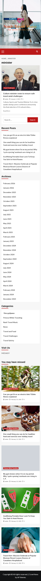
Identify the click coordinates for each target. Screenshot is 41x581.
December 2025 (9, 192)
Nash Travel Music (10, 322)
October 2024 (8, 254)
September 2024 (10, 259)
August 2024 (8, 263)
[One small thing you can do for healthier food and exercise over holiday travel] (20, 418)
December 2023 (9, 299)
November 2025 (9, 197)
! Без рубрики (8, 313)
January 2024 (8, 294)
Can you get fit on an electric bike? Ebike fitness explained (19, 136)
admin (6, 99)
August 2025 (8, 210)
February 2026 (9, 183)
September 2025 (10, 206)
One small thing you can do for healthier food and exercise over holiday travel (19, 143)
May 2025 (7, 223)
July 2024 (7, 268)
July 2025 (7, 214)
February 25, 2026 (16, 399)
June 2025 (7, 219)
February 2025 (9, 237)
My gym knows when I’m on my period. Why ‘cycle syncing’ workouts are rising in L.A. (20, 150)
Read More (6, 111)
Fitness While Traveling (12, 318)
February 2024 (9, 290)
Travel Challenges (9, 88)
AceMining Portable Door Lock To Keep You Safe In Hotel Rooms (19, 158)
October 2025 (8, 201)
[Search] (37, 51)
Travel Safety (8, 340)
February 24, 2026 (16, 439)
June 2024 (7, 272)
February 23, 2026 (16, 481)
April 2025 (7, 228)
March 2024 (8, 286)
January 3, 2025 (15, 99)
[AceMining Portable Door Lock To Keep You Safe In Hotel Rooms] (20, 500)
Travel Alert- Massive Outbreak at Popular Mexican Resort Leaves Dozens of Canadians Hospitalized (20, 166)
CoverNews (33, 574)
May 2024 (7, 277)
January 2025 (8, 241)
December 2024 (9, 246)
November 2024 (9, 250)
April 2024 (7, 281)
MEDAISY (5, 353)
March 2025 (8, 232)
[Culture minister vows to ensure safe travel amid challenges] (20, 78)
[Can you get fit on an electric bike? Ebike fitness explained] (20, 378)
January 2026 (8, 188)
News (5, 327)
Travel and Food (9, 331)
